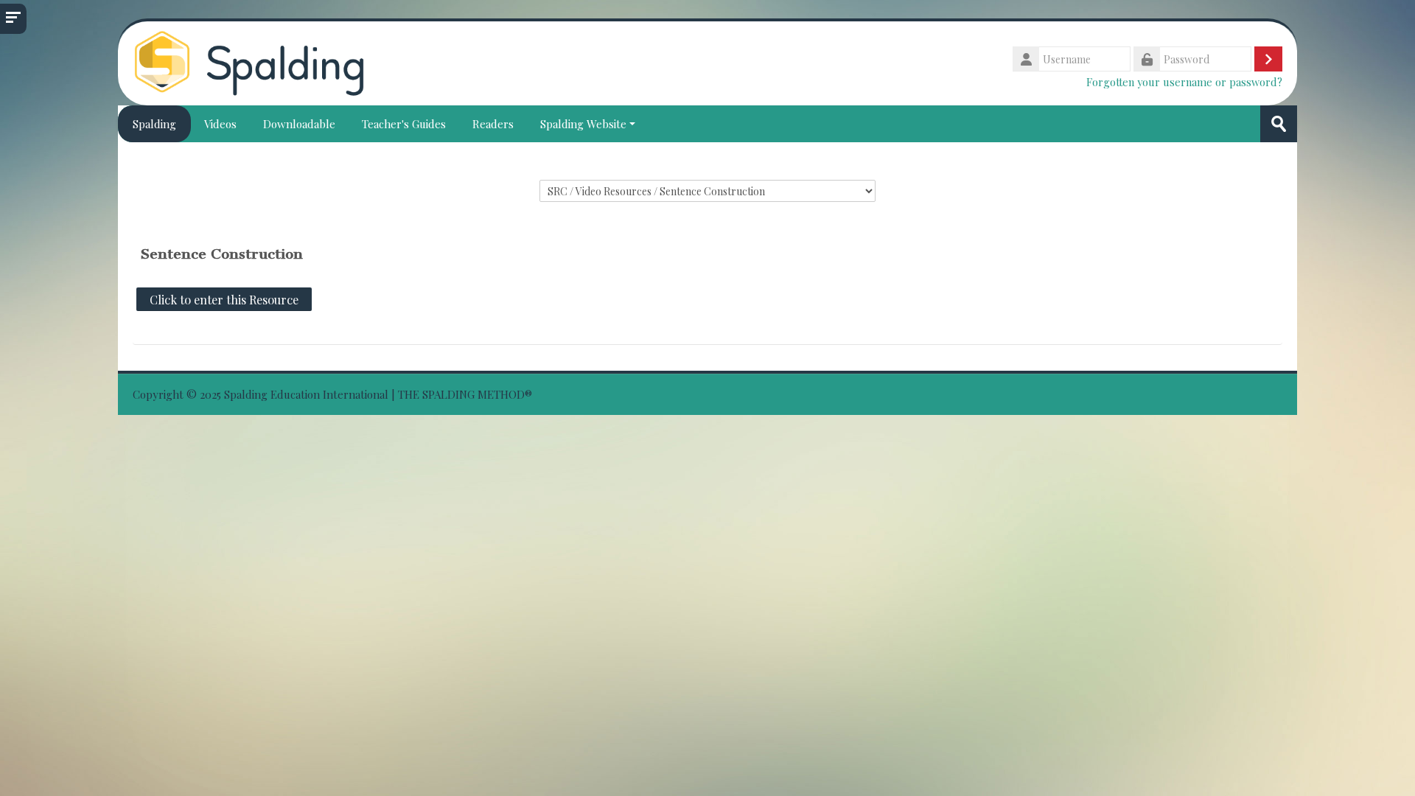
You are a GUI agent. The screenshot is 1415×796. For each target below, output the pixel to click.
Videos (220, 123)
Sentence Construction (221, 253)
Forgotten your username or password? (1184, 81)
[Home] (249, 62)
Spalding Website (583, 123)
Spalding (154, 123)
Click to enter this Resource (224, 299)
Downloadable (299, 123)
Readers (493, 123)
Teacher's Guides (404, 123)
